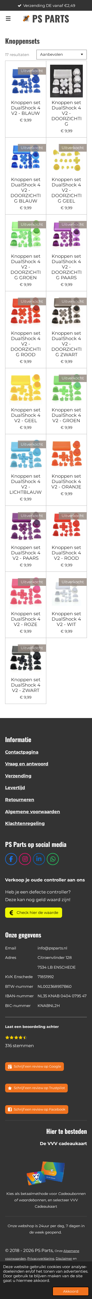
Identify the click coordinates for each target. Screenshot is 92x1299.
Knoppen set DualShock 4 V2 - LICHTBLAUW (25, 484)
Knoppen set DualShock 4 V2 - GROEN (66, 415)
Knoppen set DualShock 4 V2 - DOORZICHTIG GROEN (25, 267)
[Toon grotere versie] (46, 1173)
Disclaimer (64, 1258)
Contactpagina (21, 752)
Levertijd (15, 787)
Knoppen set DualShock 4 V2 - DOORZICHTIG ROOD (25, 344)
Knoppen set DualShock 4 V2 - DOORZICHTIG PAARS (66, 267)
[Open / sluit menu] (8, 18)
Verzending (18, 775)
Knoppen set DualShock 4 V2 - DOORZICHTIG (66, 113)
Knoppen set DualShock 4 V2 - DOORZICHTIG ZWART (66, 344)
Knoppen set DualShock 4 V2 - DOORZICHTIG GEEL (66, 190)
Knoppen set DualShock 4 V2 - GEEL (25, 415)
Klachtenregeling (25, 823)
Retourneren (19, 799)
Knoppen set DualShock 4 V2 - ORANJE (66, 482)
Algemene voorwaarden (32, 811)
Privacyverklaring (40, 1258)
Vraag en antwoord (26, 763)
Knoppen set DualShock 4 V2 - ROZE (25, 619)
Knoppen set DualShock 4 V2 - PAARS (25, 553)
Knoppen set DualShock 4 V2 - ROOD (66, 553)
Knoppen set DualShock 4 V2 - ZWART (25, 685)
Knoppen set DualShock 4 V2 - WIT (66, 619)
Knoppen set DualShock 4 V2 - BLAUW (25, 108)
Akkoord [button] (70, 1291)
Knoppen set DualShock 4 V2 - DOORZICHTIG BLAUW (25, 190)
